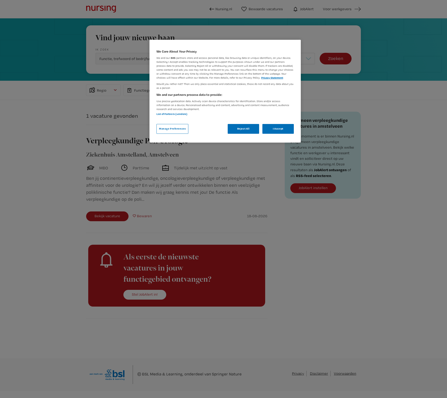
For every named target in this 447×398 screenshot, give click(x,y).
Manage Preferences (172, 128)
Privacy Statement (272, 77)
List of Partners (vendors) (171, 114)
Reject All (243, 128)
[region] (225, 91)
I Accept (278, 128)
